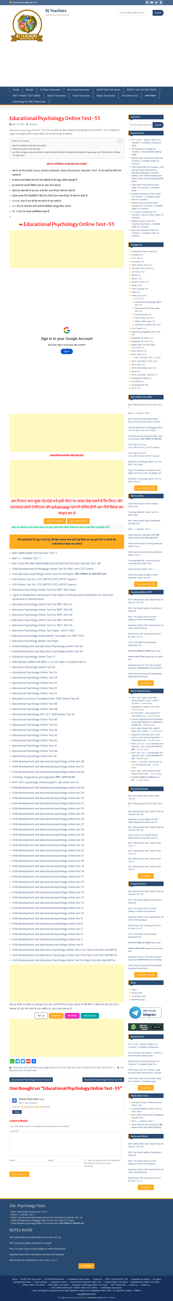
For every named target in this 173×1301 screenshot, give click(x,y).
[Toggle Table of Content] (118, 141)
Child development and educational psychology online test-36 (48, 771)
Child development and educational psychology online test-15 (48, 887)
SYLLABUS (136, 381)
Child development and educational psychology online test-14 (48, 892)
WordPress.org (138, 999)
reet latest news (29, 1070)
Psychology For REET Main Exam (29, 101)
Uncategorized (138, 385)
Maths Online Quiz (143, 321)
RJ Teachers (55, 10)
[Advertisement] (86, 66)
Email (51, 1160)
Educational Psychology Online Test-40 (34, 750)
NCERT (135, 278)
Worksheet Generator (78, 89)
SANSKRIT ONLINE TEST (146, 324)
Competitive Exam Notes (142, 251)
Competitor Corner (58, 1282)
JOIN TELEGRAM (55, 521)
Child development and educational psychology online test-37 (48, 766)
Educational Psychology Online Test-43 (34, 735)
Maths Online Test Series (34, 1285)
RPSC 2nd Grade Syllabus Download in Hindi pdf (145, 609)
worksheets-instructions (111, 1288)
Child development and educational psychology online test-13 (48, 897)
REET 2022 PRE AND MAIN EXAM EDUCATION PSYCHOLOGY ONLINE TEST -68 (56, 563)
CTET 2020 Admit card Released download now (142, 643)
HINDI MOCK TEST (140, 265)
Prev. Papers (137, 328)
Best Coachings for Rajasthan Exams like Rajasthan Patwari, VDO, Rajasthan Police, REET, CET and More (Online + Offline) (87, 1291)
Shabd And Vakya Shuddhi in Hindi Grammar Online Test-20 (142, 576)
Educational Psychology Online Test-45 (34, 724)
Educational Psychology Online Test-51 (34, 693)
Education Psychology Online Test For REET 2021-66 (42, 609)
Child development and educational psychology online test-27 (48, 824)
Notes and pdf (138, 288)
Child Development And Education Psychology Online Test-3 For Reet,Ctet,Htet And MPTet (64, 949)
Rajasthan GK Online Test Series (146, 706)
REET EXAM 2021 (118, 1285)
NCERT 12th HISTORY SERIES (142, 89)
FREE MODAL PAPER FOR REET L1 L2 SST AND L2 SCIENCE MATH (49, 662)
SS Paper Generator (50, 89)
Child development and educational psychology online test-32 (48, 798)
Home (16, 89)
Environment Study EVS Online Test (85, 1282)
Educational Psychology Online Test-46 (34, 719)
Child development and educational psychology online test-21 (48, 855)
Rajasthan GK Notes (140, 338)
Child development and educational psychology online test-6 (47, 934)
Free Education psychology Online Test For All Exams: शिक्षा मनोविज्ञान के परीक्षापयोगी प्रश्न (59, 573)
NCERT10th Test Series (108, 89)
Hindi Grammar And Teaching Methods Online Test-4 (145, 553)
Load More (146, 683)
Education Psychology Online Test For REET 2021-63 (42, 625)
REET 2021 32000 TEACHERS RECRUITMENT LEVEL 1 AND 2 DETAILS (145, 700)
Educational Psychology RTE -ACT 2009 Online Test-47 (43, 714)
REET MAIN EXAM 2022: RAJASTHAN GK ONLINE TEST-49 (145, 601)
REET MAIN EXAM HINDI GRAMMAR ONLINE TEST (144, 522)
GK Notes (136, 261)
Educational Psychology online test (43, 1067)
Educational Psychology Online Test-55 (34, 672)
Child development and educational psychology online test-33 (48, 792)
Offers (134, 292)
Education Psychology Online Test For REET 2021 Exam (44, 589)
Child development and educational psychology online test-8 (47, 923)
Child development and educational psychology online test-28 (48, 818)
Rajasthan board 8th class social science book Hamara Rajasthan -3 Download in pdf (147, 737)
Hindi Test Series (81, 95)
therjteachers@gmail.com (24, 2)
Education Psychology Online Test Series (90, 1285)
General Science (142, 314)
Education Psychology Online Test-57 (33, 656)
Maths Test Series (106, 95)
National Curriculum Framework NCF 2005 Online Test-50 (45, 698)
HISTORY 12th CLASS (141, 268)
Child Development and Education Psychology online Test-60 (47, 646)
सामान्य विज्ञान (150, 95)
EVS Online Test (130, 95)
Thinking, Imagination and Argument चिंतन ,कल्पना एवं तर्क (43, 777)
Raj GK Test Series (56, 95)
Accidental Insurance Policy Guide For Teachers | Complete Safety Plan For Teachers (146, 196)
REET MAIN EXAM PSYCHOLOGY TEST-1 (34, 553)
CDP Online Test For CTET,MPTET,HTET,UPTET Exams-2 (44, 579)
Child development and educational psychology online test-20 (48, 860)
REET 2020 (71, 1067)
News (134, 285)
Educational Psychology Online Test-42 (34, 740)
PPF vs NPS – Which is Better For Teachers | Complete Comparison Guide (147, 142)
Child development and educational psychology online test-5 (47, 939)
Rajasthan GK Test (140, 341)
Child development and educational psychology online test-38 (48, 761)
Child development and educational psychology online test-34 (48, 787)
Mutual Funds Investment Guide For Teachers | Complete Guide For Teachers (147, 161)
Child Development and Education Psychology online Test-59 (47, 651)
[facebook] (147, 2)
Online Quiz (18, 1067)
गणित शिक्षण (72, 1015)
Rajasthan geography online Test (146, 331)
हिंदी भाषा (41, 1015)
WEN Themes (109, 1297)
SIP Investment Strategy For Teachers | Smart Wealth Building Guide (146, 152)
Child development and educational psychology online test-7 (47, 928)
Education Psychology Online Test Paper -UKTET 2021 (43, 630)
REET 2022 (136, 364)
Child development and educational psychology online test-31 (48, 803)
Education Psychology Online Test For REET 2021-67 (42, 604)
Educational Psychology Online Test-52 (34, 688)
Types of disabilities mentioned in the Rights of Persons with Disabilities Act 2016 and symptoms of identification (144, 471)
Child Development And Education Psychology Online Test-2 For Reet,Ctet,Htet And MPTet (64, 955)
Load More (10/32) (146, 584)
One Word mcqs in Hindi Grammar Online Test (143, 505)
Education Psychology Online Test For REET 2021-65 (42, 614)
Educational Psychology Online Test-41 (34, 745)
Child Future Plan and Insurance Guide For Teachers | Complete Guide (145, 187)
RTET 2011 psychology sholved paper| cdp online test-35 (45, 782)
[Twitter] (156, 2)
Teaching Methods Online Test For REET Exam (143, 513)
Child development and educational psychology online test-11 (48, 907)
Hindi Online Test (142, 318)
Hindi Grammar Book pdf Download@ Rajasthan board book (144, 675)
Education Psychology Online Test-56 (33, 667)
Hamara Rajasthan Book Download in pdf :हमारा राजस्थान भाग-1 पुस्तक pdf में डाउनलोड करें (147, 722)
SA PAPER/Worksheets (54, 1279)
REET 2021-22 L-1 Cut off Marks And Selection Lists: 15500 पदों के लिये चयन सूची (148, 746)
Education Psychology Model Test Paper (35, 640)
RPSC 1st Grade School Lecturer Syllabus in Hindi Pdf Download (142, 618)
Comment (14, 1131)
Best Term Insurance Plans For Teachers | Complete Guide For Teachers (145, 233)
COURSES (136, 254)
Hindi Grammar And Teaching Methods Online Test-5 (145, 545)
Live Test (62, 1067)
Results (29, 89)
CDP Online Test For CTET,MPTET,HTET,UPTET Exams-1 (44, 584)
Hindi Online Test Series (58, 1285)
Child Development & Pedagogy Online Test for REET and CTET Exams (53, 568)
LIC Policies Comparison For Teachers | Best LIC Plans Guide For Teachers (148, 215)
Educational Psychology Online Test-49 (34, 703)
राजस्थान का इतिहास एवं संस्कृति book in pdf (144, 651)
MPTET (135, 275)
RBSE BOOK (137, 351)
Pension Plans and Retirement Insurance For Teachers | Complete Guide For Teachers (147, 206)
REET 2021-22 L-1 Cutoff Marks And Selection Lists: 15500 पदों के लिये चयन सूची (147, 755)
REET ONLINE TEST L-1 (106, 1067)
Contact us (97, 1279)
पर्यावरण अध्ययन (90, 1015)
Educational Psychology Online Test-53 (34, 682)
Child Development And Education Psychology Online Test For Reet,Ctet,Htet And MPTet (63, 960)
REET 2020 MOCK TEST (86, 1067)
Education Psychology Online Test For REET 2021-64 (42, 620)
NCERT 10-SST (138, 282)
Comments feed (139, 996)
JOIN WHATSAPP (78, 521)
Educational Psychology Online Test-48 (34, 709)
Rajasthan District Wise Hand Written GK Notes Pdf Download (146, 626)
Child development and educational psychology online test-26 (48, 829)
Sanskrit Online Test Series (116, 1282)
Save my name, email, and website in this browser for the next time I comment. (102, 1163)
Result (134, 371)
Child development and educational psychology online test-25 (48, 834)
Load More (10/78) (146, 488)
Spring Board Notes (140, 378)
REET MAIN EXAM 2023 (142, 368)
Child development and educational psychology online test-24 (48, 839)
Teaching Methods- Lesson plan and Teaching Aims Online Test (144, 562)
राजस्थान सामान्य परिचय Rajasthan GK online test (145, 658)
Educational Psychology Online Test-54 (34, 677)
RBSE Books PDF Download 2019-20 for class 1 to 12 (144, 635)
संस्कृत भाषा (56, 1015)
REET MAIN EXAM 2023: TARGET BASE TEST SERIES (74, 1288)
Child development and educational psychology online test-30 (48, 808)
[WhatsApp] (161, 2)
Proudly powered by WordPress (71, 1297)
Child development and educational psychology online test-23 (48, 845)
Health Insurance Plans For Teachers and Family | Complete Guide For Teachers (146, 224)
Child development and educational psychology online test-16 (48, 881)
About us (133, 1285)
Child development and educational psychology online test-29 (48, 813)
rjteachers (33, 124)
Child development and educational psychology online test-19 (48, 866)
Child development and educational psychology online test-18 (48, 871)
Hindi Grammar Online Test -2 (141, 569)
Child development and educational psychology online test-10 (48, 913)
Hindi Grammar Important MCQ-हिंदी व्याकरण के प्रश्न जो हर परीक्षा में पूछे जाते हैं (143, 536)
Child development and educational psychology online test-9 (47, 918)
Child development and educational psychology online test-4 (47, 944)
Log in (134, 989)
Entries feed (137, 992)
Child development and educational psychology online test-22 (48, 850)
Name (12, 1160)
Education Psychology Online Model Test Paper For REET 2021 (48, 635)
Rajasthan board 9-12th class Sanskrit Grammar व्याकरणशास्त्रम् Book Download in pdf (145, 666)
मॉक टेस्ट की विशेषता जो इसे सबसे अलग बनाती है (29, 145)
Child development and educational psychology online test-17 (48, 876)
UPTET (135, 388)
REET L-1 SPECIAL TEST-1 (26, 558)
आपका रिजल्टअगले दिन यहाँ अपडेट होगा (26, 149)
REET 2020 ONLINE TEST (117, 1279)
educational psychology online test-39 (34, 756)
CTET (26, 1067)
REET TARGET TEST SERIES (26, 95)
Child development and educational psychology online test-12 (48, 902)
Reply (17, 1111)
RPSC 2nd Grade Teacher (143, 374)
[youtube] (152, 2)
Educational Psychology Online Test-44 (34, 729)
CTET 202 (136, 258)
